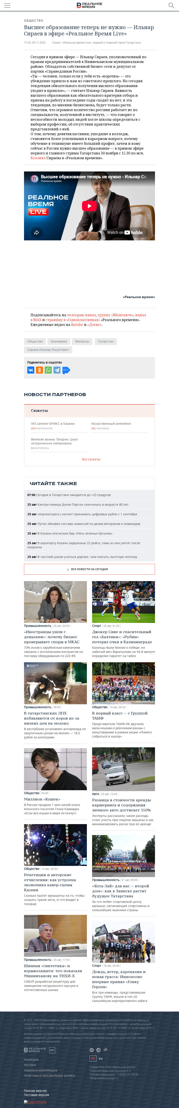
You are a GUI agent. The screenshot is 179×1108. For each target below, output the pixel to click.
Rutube (77, 324)
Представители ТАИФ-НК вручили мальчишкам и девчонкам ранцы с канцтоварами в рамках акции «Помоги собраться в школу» (122, 724)
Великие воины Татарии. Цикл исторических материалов (54, 443)
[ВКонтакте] (30, 370)
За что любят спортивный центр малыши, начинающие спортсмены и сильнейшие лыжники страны (121, 897)
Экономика (59, 341)
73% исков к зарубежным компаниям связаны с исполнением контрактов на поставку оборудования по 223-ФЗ (53, 643)
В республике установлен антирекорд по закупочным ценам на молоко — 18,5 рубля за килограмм (55, 725)
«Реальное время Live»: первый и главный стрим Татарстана (101, 42)
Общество (33, 21)
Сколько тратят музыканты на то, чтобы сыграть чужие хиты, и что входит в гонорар (54, 889)
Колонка (38, 158)
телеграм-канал (81, 315)
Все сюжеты (91, 459)
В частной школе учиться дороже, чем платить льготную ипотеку (82, 557)
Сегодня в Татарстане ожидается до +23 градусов (69, 495)
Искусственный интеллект (111, 426)
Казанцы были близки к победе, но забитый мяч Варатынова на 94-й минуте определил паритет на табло (123, 643)
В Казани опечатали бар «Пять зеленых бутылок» (69, 533)
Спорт (96, 625)
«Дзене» (94, 324)
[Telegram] (56, 370)
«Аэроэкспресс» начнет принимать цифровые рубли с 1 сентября (82, 514)
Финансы (82, 341)
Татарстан (106, 341)
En (100, 1059)
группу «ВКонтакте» (116, 315)
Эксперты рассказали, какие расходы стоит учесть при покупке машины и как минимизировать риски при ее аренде (122, 811)
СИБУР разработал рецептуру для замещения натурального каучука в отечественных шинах (53, 977)
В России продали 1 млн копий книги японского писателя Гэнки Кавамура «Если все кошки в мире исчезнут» (52, 806)
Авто (95, 794)
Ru (93, 1058)
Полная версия (35, 1091)
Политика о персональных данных (49, 1075)
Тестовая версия (36, 1095)
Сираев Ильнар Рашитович (48, 350)
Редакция (31, 1059)
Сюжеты (39, 410)
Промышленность (37, 625)
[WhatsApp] (48, 370)
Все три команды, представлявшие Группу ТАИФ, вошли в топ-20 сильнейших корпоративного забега (119, 986)
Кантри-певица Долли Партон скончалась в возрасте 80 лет (78, 504)
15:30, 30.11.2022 (35, 42)
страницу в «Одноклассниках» (73, 319)
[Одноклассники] (39, 370)
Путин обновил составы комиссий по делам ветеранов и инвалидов (83, 524)
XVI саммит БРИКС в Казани (52, 426)
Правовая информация (40, 1070)
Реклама (30, 1065)
